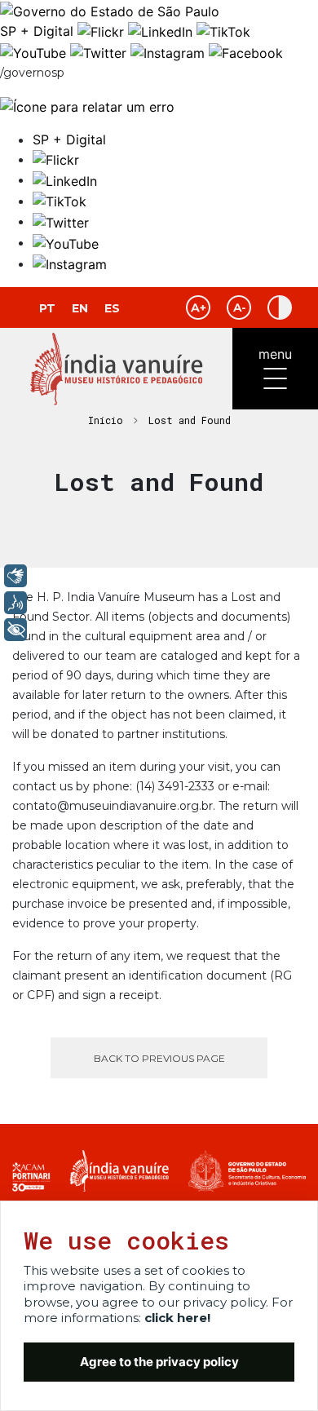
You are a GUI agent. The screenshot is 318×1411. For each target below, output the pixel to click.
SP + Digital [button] (69, 139)
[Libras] (15, 575)
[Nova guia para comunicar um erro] (87, 105)
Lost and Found (189, 420)
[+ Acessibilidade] (15, 629)
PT (47, 308)
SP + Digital (36, 31)
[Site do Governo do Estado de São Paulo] (109, 10)
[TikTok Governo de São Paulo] (223, 31)
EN (80, 308)
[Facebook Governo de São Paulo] (246, 51)
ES (112, 308)
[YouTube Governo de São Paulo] (35, 51)
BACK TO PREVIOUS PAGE (159, 1058)
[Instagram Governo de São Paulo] (169, 51)
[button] (56, 159)
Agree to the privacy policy (159, 1361)
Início (105, 420)
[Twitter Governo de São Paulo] (100, 51)
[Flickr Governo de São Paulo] (102, 31)
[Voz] (15, 602)
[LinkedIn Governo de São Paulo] (162, 31)
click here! (177, 1317)
